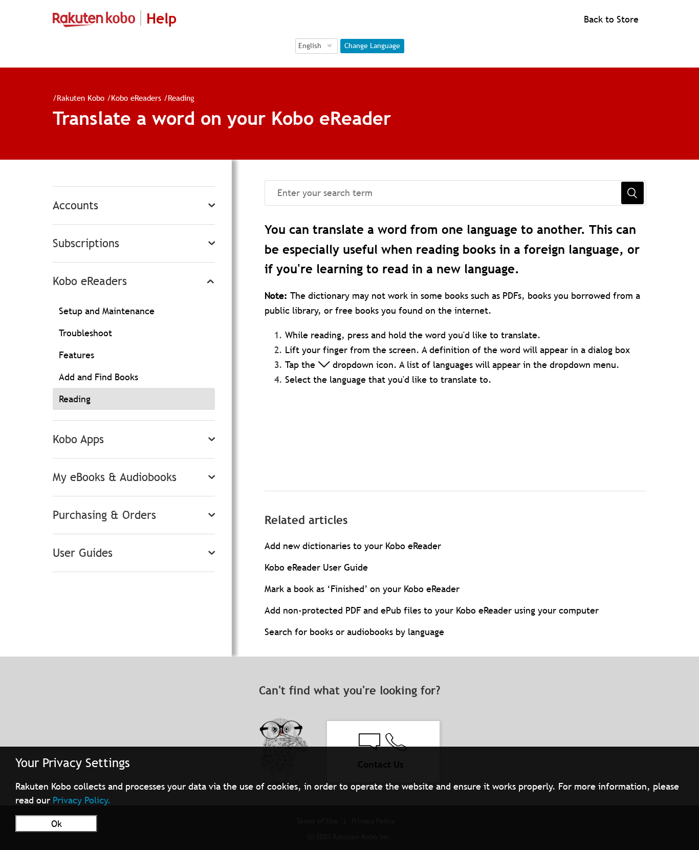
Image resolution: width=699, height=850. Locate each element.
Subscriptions (86, 243)
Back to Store (610, 19)
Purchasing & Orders (104, 515)
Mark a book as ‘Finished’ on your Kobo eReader (362, 589)
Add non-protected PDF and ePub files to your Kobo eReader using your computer (432, 610)
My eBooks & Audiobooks (115, 477)
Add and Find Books (98, 377)
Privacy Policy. (82, 800)
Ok (56, 824)
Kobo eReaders (136, 98)
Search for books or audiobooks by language (354, 632)
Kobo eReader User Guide (316, 567)
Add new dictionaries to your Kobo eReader (353, 546)
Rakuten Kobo (80, 98)
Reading (181, 98)
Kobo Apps (78, 439)
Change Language (372, 45)
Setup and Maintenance (107, 311)
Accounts (75, 205)
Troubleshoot (85, 333)
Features (76, 355)
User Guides (83, 553)
